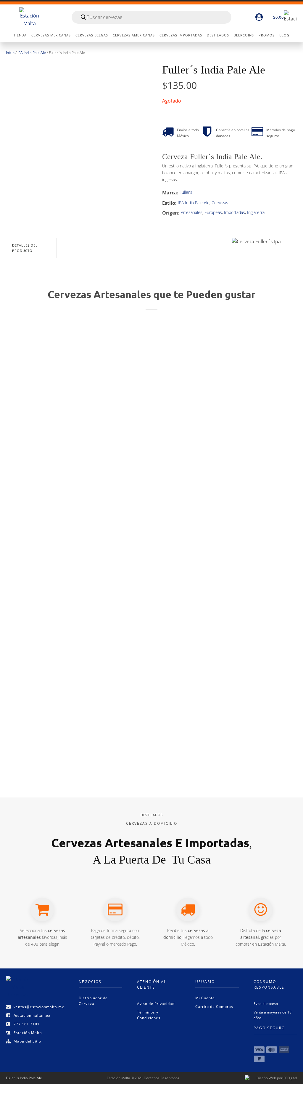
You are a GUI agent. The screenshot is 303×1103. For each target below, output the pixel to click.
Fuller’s (186, 192)
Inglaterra (256, 212)
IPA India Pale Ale (31, 52)
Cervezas (220, 202)
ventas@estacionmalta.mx (39, 1006)
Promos (267, 35)
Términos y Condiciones (148, 1015)
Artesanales (191, 212)
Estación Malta (28, 1032)
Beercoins (244, 35)
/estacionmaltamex (32, 1015)
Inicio (10, 52)
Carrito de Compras (214, 1006)
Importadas (234, 212)
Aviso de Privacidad (156, 1003)
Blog (284, 35)
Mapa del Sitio (27, 1041)
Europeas (213, 212)
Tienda (20, 35)
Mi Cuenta (205, 997)
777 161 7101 (27, 1024)
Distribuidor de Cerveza (93, 1000)
